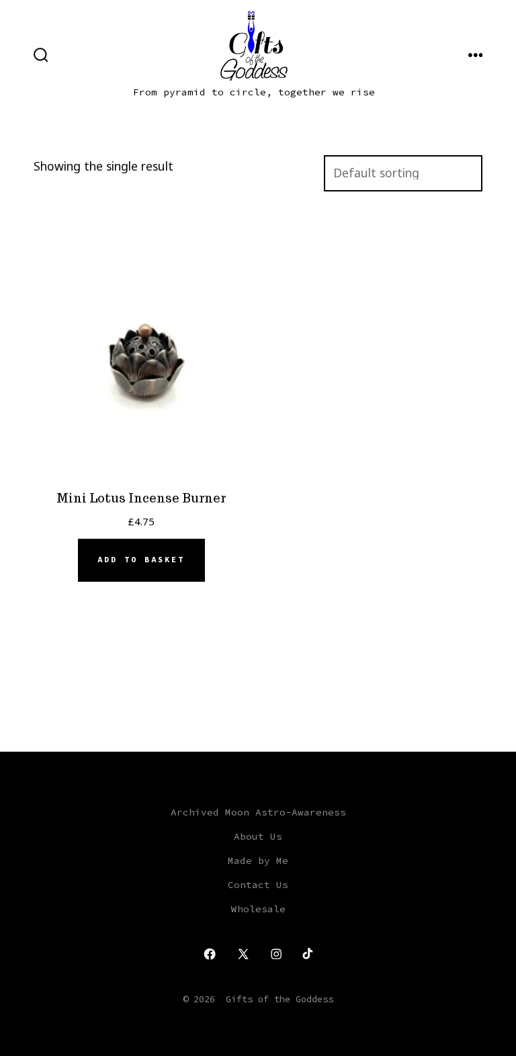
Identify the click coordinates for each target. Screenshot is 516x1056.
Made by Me (258, 860)
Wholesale (258, 909)
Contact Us (258, 885)
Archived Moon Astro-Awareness (258, 812)
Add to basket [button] (141, 559)
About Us (258, 836)
